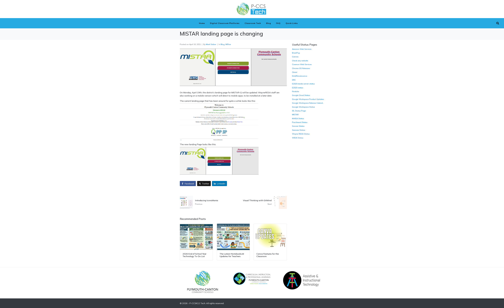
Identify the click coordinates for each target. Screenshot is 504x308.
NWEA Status (298, 118)
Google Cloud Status (301, 95)
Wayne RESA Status (301, 134)
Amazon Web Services (301, 49)
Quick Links (292, 23)
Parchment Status (299, 122)
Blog (268, 23)
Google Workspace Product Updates (308, 99)
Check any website (300, 60)
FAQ (278, 23)
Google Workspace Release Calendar (308, 103)
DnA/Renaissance (299, 76)
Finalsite (295, 91)
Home (202, 23)
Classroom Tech (253, 23)
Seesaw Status (298, 130)
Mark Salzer (211, 44)
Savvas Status (298, 126)
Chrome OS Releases (301, 68)
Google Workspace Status (303, 107)
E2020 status (297, 87)
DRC (294, 80)
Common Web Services (302, 64)
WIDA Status (297, 138)
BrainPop (296, 53)
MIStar (228, 44)
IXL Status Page (299, 111)
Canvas (295, 57)
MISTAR (295, 114)
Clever (294, 72)
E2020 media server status (303, 84)
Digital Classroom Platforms (224, 23)
